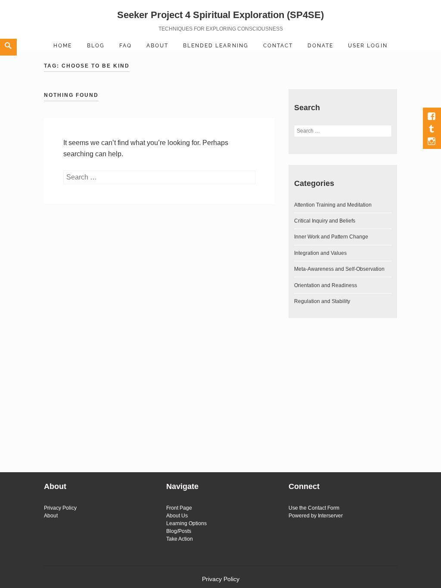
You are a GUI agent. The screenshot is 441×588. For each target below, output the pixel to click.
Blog (96, 46)
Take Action (179, 539)
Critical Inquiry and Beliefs (324, 221)
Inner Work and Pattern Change (331, 237)
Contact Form (323, 508)
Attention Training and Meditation (333, 205)
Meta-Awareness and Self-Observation (339, 269)
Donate (320, 46)
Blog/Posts (178, 531)
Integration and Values (320, 253)
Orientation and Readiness (325, 285)
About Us (177, 516)
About (157, 46)
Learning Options (186, 523)
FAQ (125, 46)
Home (62, 46)
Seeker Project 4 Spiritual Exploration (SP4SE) (220, 14)
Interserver (330, 516)
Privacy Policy (60, 508)
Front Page (179, 508)
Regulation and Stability (322, 301)
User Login (367, 46)
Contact (278, 46)
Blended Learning (215, 46)
